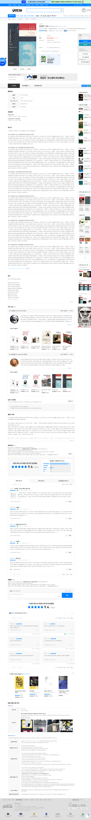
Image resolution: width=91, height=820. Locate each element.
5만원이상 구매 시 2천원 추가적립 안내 (60, 42)
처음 (11, 484)
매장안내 (32, 15)
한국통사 (81, 226)
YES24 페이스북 (75, 800)
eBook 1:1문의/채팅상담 (81, 806)
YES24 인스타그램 (78, 800)
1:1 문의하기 (71, 808)
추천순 (67, 484)
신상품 (21, 15)
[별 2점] (13, 590)
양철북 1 (81, 247)
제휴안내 (41, 799)
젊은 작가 (65, 15)
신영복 (80, 295)
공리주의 (85, 137)
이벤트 (25, 15)
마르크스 (41, 28)
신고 (30, 490)
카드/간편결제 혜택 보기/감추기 (60, 47)
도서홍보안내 (32, 799)
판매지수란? (62, 30)
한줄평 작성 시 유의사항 (72, 591)
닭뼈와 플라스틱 (87, 150)
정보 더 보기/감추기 (47, 30)
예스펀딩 (44, 15)
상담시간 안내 (84, 808)
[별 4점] (14, 590)
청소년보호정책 (26, 799)
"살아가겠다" (87, 205)
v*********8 (20, 490)
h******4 (33, 648)
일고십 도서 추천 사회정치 (84, 269)
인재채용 (8, 799)
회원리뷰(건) (52, 30)
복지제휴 (45, 799)
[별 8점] (17, 590)
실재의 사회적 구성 (48, 691)
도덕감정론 (86, 130)
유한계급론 (32, 691)
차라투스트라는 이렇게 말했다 (87, 228)
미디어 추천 (15, 120)
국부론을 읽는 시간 (25, 389)
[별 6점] (16, 590)
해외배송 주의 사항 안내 (85, 49)
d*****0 (80, 280)
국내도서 (13, 18)
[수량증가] (88, 37)
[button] (78, 200)
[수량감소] (82, 37)
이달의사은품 (77, 15)
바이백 (28, 15)
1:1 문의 (37, 741)
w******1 (33, 634)
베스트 (17, 15)
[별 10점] (19, 590)
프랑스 (50, 59)
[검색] (61, 10)
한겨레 (20, 120)
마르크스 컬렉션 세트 (35, 346)
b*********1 (20, 526)
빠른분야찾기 (12, 15)
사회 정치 (20, 18)
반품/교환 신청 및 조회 (30, 741)
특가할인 (82, 15)
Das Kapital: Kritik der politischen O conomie (77, 28)
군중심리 (85, 122)
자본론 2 (64, 389)
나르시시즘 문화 (87, 158)
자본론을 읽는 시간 (25, 346)
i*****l (68, 663)
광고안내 (37, 799)
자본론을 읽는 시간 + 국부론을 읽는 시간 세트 (14, 347)
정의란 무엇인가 (87, 107)
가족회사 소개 (84, 800)
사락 (41, 15)
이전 (85, 256)
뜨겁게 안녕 (81, 205)
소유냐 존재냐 (86, 114)
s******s (80, 293)
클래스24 (49, 15)
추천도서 (87, 15)
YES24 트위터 (76, 800)
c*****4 (19, 543)
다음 (85, 260)
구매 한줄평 (59, 618)
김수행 (45, 28)
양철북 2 (86, 247)
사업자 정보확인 (41, 807)
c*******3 (20, 509)
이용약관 (13, 799)
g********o (81, 267)
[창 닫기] (58, 55)
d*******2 (67, 648)
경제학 (80, 282)
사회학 (26, 18)
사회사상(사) (33, 18)
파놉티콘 (85, 181)
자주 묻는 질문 (78, 808)
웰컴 (9, 18)
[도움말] (44, 40)
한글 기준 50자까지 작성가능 (17, 594)
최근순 (63, 484)
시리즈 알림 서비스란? (86, 59)
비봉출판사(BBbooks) (53, 28)
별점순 (71, 484)
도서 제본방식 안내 (23, 98)
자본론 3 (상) (54, 389)
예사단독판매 (71, 15)
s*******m (18, 560)
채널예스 (37, 15)
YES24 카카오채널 (73, 800)
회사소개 (4, 799)
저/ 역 (43, 28)
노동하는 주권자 (87, 165)
